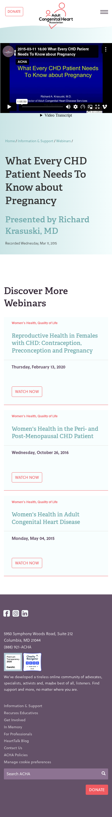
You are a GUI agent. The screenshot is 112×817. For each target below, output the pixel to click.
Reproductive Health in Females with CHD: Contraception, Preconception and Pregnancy (55, 343)
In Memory (13, 727)
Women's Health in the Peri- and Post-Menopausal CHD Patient (55, 432)
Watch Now (27, 391)
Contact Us (13, 747)
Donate (14, 11)
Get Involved (15, 720)
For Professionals (18, 734)
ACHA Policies (16, 755)
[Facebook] (6, 614)
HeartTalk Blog (16, 740)
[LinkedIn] (25, 614)
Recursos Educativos (21, 712)
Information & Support (35, 140)
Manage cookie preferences (27, 762)
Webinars (63, 140)
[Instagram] (16, 614)
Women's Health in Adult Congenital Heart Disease (46, 518)
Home (10, 140)
